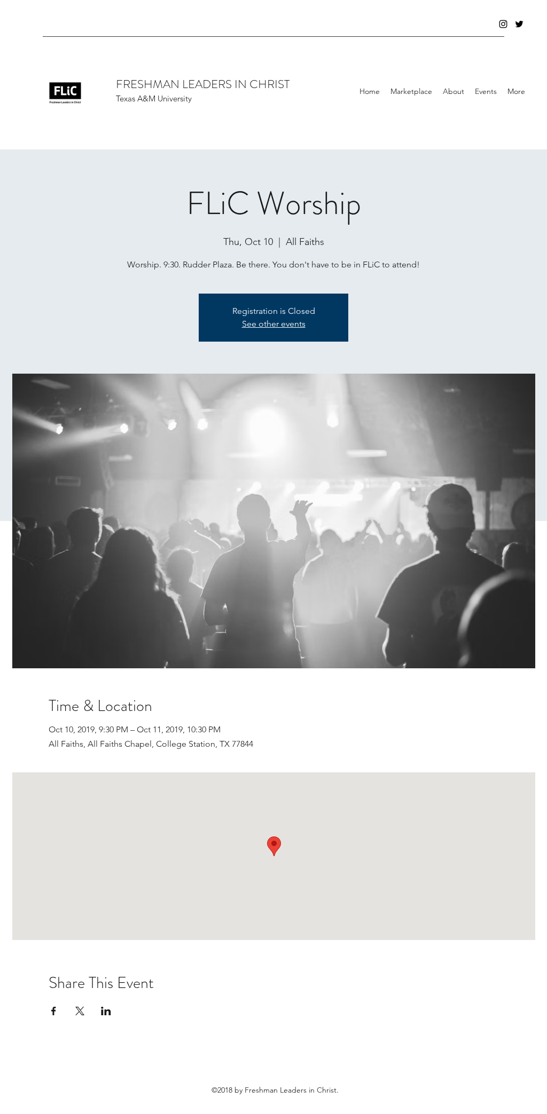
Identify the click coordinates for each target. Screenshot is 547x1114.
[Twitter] (519, 24)
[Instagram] (503, 24)
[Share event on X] (80, 1011)
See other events (274, 324)
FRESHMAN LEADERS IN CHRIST (203, 84)
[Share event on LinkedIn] (106, 1011)
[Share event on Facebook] (54, 1011)
